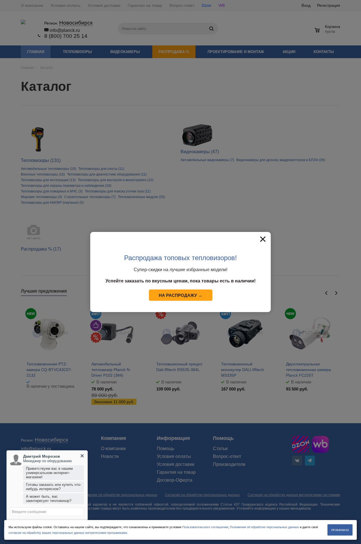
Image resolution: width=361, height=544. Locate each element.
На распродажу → (180, 295)
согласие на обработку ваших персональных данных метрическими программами (67, 532)
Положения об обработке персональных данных (264, 527)
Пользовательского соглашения (205, 527)
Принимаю (340, 530)
